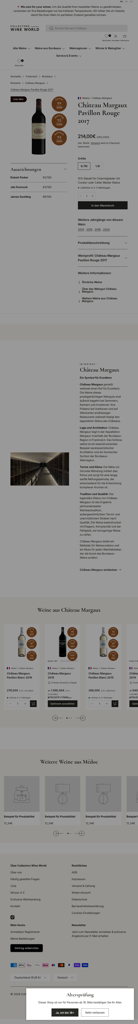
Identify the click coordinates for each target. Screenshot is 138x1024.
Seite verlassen (95, 1012)
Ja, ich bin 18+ (65, 1012)
